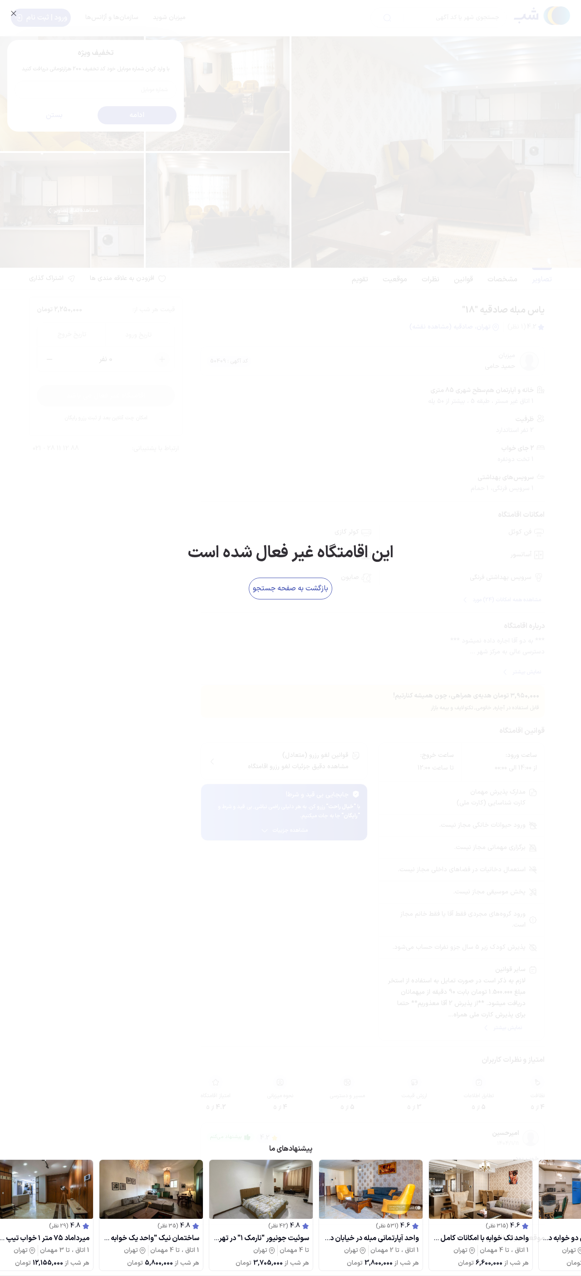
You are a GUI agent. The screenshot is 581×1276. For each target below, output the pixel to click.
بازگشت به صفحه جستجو (290, 588)
